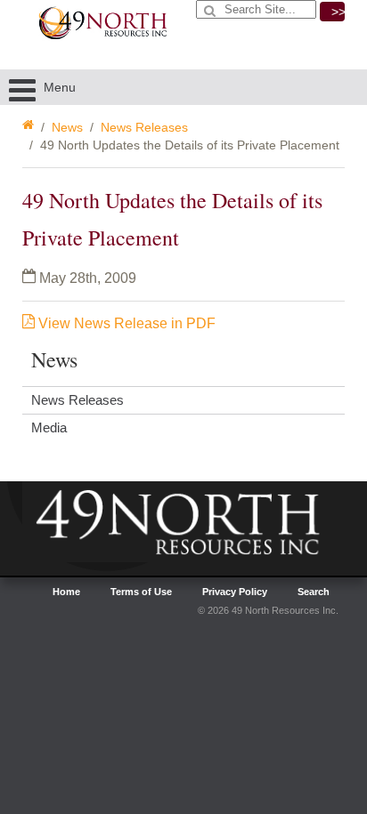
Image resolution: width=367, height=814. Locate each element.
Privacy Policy (234, 591)
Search (314, 591)
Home (66, 591)
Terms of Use (141, 591)
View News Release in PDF (125, 323)
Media (49, 427)
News (67, 127)
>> (338, 11)
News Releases (144, 127)
